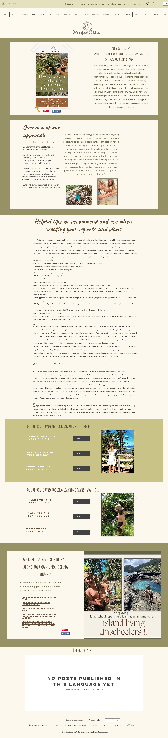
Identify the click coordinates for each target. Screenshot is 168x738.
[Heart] (148, 3)
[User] (158, 3)
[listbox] (112, 720)
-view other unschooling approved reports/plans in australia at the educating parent (38, 624)
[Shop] (153, 3)
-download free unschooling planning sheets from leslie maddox (39, 616)
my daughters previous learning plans (36, 604)
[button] (112, 720)
